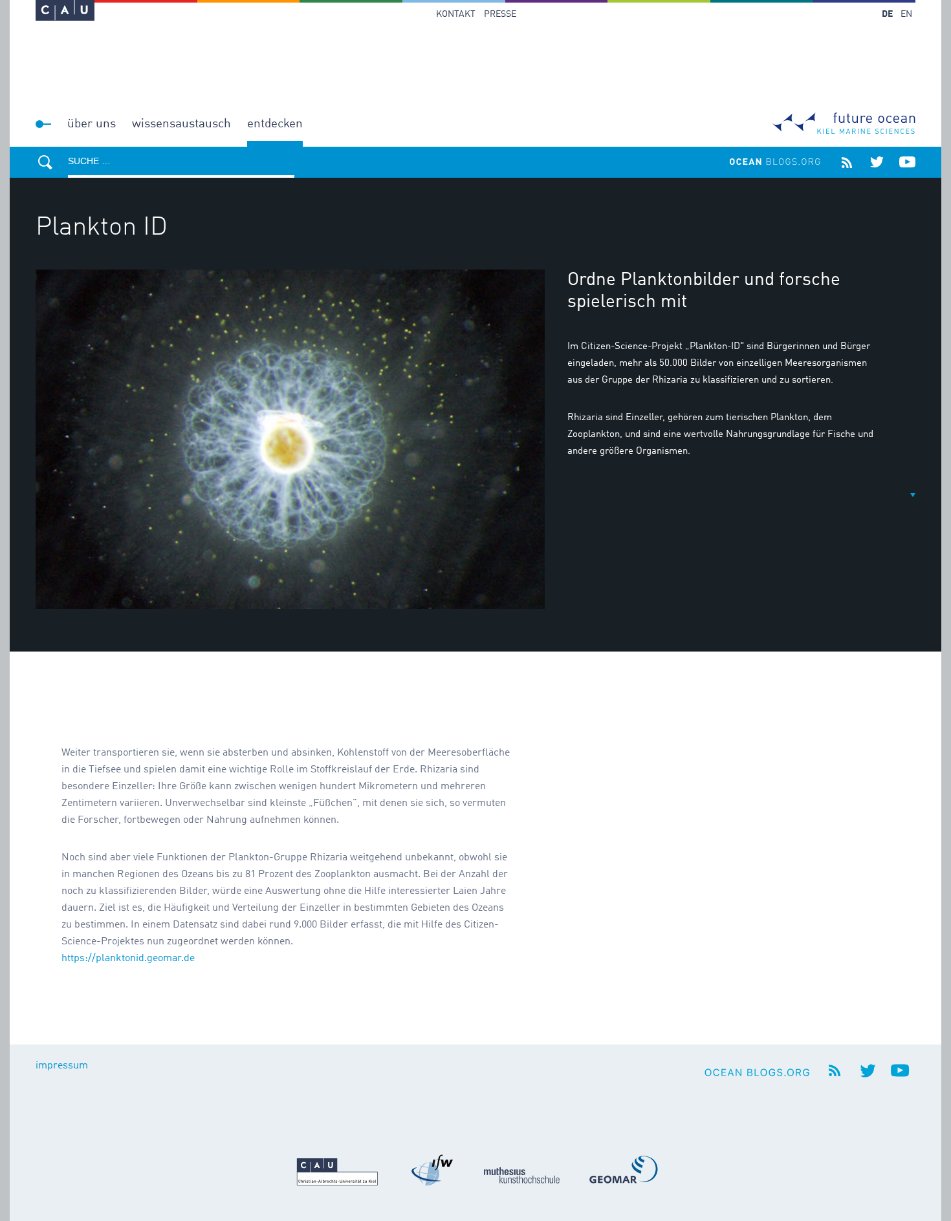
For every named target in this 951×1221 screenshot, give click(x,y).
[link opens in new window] (65, 10)
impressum (62, 1066)
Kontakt (456, 14)
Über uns (91, 124)
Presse (500, 14)
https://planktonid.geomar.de (128, 958)
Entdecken (275, 124)
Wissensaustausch (181, 124)
